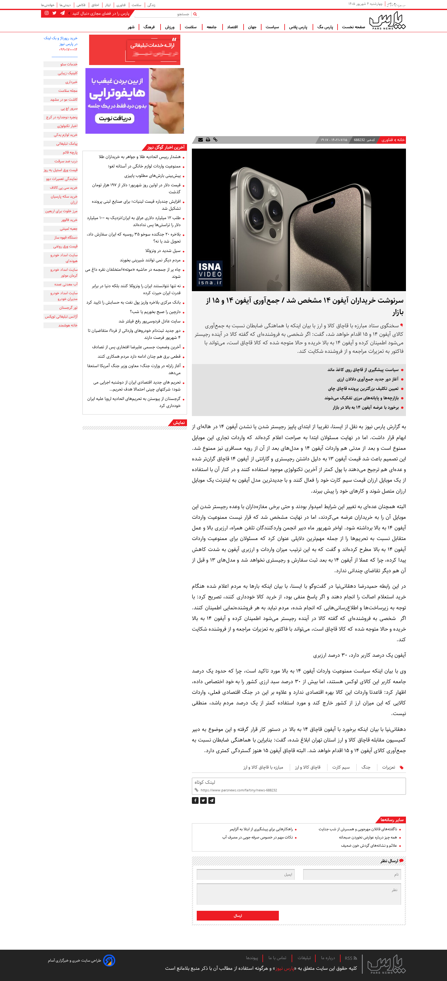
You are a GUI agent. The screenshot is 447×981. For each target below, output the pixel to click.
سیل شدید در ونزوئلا (163, 250)
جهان (252, 27)
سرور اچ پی (69, 108)
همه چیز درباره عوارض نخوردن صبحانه (368, 837)
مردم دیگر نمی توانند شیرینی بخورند (150, 260)
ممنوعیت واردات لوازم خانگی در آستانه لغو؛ (144, 166)
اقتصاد (233, 27)
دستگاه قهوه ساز (66, 237)
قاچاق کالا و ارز (308, 767)
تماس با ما (278, 958)
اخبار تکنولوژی (67, 126)
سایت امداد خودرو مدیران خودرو (64, 296)
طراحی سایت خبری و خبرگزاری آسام (74, 960)
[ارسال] (200, 139)
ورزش (170, 27)
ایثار (108, 5)
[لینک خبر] (214, 139)
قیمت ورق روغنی (65, 246)
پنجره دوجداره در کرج (62, 117)
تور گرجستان (68, 308)
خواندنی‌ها (47, 5)
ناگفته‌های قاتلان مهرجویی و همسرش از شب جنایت (358, 829)
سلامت (137, 5)
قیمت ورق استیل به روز (60, 170)
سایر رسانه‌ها (392, 820)
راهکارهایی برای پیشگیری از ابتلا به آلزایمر (261, 829)
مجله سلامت (68, 91)
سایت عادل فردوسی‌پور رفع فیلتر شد (150, 321)
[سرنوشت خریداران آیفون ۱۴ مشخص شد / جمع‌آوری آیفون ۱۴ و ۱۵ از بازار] (211, 800)
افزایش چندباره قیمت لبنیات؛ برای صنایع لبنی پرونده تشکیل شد (136, 205)
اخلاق (96, 5)
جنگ (366, 767)
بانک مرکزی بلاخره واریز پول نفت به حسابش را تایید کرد (133, 302)
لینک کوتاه (205, 782)
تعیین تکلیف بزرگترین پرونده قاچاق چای (363, 388)
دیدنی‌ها (65, 5)
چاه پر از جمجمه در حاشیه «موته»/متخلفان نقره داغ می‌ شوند (133, 273)
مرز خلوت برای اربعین (61, 211)
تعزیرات (388, 767)
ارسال (238, 916)
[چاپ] (207, 139)
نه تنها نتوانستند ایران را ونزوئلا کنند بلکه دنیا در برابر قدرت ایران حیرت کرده (136, 289)
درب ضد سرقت (66, 161)
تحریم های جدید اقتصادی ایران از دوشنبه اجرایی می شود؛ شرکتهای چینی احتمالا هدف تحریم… (137, 386)
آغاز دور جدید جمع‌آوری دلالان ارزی (368, 379)
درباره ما (328, 958)
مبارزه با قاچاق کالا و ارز (263, 767)
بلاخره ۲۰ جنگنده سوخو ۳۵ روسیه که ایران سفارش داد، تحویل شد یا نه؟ (134, 238)
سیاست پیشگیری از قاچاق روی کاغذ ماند (363, 370)
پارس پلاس (298, 27)
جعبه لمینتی (69, 229)
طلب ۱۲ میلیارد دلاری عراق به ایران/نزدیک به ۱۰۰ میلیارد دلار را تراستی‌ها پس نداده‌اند (134, 221)
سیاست (273, 27)
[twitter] (203, 800)
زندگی (151, 5)
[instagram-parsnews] (46, 13)
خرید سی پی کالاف (64, 188)
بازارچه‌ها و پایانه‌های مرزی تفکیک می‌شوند (361, 398)
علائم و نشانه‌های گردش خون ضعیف (369, 845)
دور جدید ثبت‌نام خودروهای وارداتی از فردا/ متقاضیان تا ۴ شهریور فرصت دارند (134, 334)
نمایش (179, 422)
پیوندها (252, 958)
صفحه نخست (353, 27)
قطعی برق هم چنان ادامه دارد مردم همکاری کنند (139, 356)
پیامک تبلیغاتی (67, 143)
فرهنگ (150, 27)
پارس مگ (325, 27)
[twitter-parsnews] (54, 13)
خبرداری (71, 82)
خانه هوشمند (68, 325)
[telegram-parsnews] (62, 13)
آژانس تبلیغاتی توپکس (61, 316)
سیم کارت (341, 767)
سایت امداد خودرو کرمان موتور (64, 272)
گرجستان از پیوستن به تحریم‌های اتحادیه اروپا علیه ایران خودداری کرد (134, 402)
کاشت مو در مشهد (64, 99)
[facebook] (195, 800)
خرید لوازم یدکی (66, 135)
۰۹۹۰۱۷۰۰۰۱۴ (68, 50)
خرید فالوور (69, 220)
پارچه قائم (70, 152)
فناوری (121, 5)
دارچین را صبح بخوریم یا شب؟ (155, 311)
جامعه (212, 27)
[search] (196, 14)
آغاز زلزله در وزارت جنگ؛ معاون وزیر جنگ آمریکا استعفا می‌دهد (134, 369)
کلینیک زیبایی (68, 73)
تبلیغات (304, 958)
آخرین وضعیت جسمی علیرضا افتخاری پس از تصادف (136, 347)
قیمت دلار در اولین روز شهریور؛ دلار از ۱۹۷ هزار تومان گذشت (136, 188)
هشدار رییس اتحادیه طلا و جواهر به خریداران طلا (140, 156)
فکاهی (81, 5)
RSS (349, 958)
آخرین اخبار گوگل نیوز (166, 147)
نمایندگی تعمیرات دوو (62, 179)
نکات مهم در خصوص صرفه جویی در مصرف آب (257, 837)
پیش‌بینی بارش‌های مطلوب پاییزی (152, 175)
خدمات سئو (69, 64)
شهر (131, 27)
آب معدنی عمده (66, 284)
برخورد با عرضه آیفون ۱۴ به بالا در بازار (366, 407)
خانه (401, 140)
